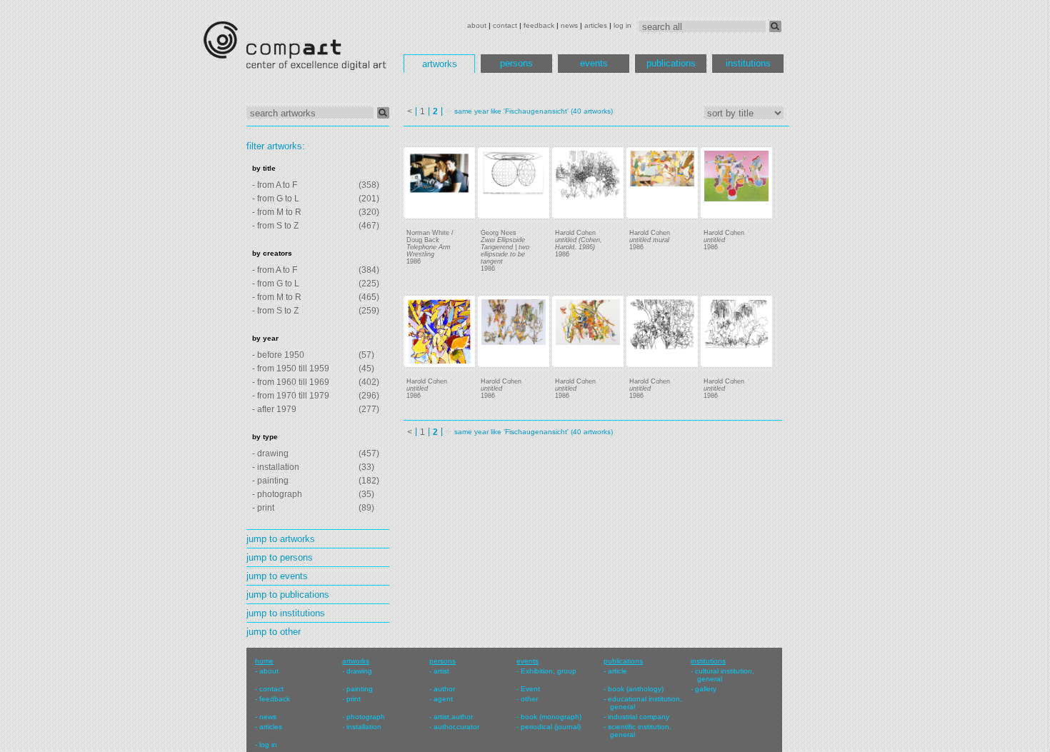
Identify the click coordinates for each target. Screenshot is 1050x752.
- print (263, 507)
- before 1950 (278, 355)
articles (595, 25)
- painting (270, 480)
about (476, 25)
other (529, 699)
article (617, 671)
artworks (439, 64)
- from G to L (275, 198)
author (444, 689)
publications (671, 63)
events (594, 63)
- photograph (277, 494)
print (353, 699)
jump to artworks (280, 538)
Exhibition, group (548, 671)
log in (622, 25)
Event (530, 689)
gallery (705, 689)
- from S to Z (275, 225)
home (264, 661)
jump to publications (287, 594)
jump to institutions (285, 613)
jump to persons (279, 557)
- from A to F (274, 185)
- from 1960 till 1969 (290, 382)
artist (441, 671)
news (569, 25)
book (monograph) (551, 717)
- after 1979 (274, 409)
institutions (748, 63)
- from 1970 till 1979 (290, 395)
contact (505, 25)
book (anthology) (636, 689)
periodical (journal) (551, 727)
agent (443, 699)
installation (363, 727)
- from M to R (276, 212)
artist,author (453, 717)
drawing (359, 671)
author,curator (456, 727)
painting (359, 689)
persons (516, 63)
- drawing (270, 453)
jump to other (273, 631)
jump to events (277, 576)
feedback (539, 25)
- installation (275, 467)
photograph (365, 717)
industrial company (638, 717)
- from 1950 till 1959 (290, 368)
